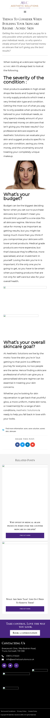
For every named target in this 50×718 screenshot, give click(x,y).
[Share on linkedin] (27, 444)
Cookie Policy (32, 711)
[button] (25, 12)
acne (26, 428)
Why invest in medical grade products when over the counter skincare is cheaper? (25, 526)
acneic (7, 66)
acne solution (33, 428)
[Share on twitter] (22, 444)
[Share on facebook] (17, 444)
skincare (13, 431)
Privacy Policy (22, 711)
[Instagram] (16, 665)
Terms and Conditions (8, 711)
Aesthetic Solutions (27, 410)
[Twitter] (10, 665)
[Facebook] (4, 665)
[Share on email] (32, 444)
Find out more (25, 535)
